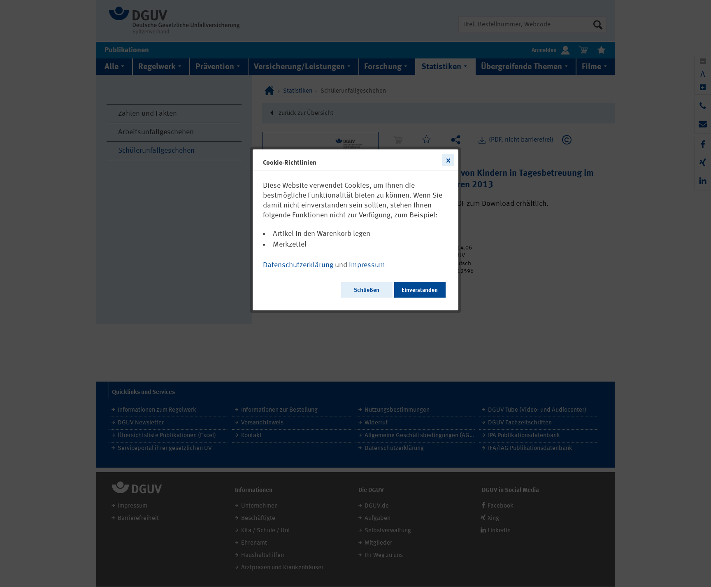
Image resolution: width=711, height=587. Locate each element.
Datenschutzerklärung (298, 265)
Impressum (367, 265)
